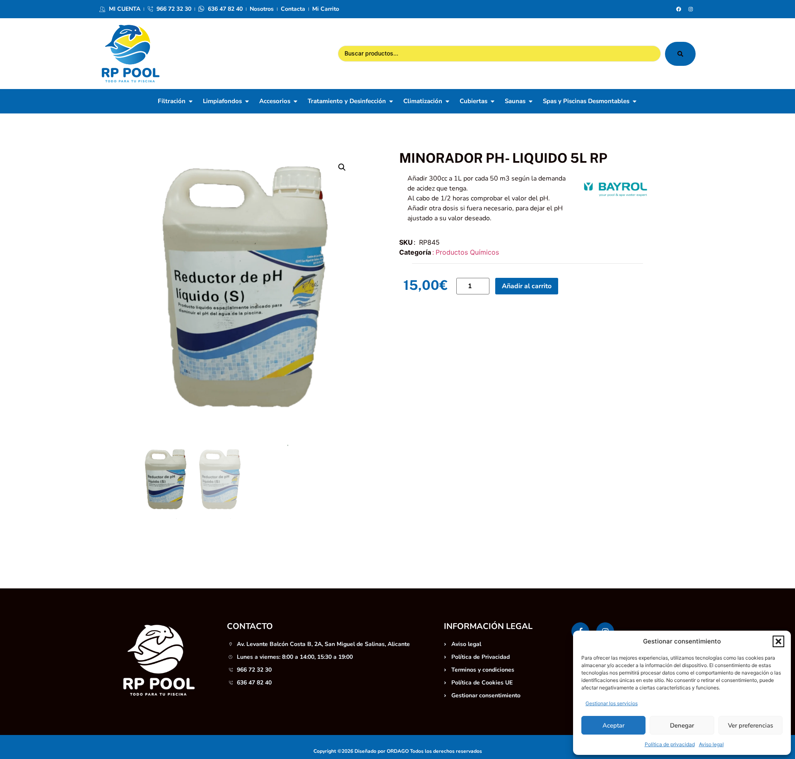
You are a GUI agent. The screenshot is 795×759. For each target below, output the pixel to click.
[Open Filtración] (191, 101)
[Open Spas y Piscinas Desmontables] (634, 101)
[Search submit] (680, 54)
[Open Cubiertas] (492, 101)
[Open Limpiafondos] (247, 101)
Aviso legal (711, 744)
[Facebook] (679, 9)
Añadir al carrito (527, 286)
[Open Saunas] (531, 101)
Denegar (682, 725)
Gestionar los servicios (611, 703)
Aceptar (613, 725)
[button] (778, 641)
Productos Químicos (467, 252)
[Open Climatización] (447, 101)
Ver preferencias (750, 725)
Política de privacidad (670, 744)
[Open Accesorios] (295, 101)
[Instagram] (691, 9)
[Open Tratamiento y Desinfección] (391, 101)
